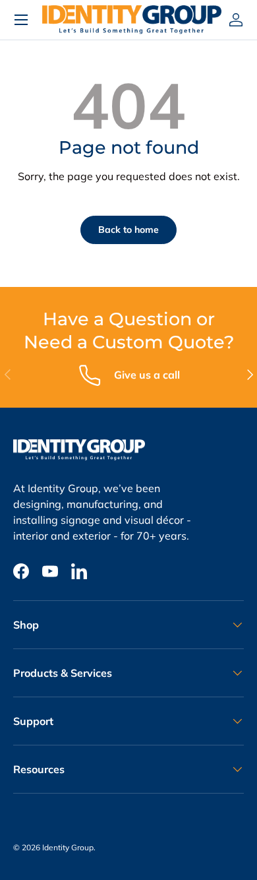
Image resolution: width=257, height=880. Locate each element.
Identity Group (68, 847)
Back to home (128, 230)
